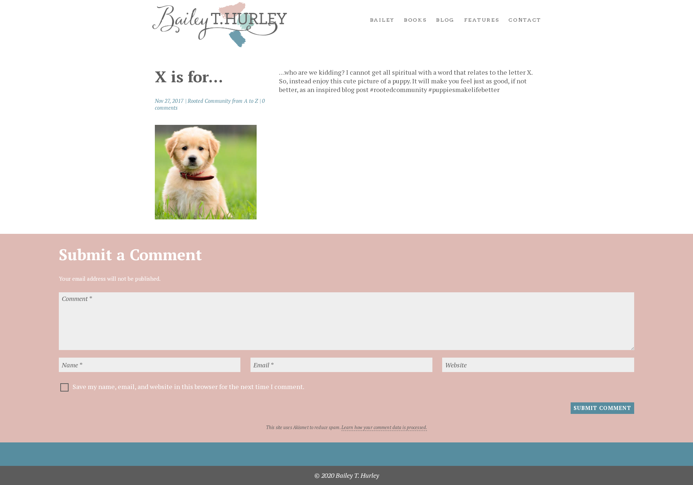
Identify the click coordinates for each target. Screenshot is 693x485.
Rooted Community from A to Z (223, 100)
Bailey (382, 20)
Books (415, 20)
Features (482, 20)
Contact (525, 20)
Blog (445, 20)
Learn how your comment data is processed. (384, 427)
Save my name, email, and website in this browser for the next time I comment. (188, 386)
